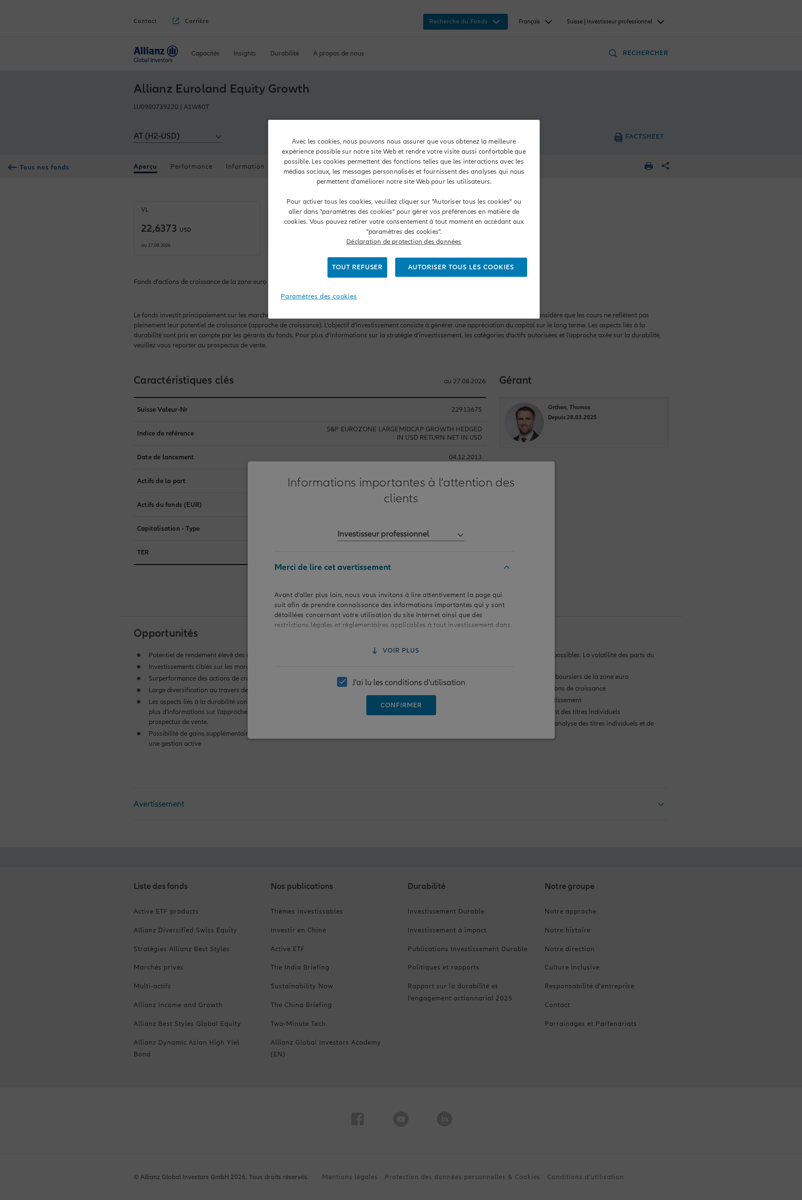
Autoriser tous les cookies (461, 267)
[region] (404, 219)
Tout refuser (357, 267)
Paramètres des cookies (319, 296)
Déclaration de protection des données (403, 242)
